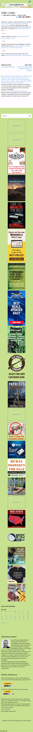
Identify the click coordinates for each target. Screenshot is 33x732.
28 (15, 619)
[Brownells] (16, 245)
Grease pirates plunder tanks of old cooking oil (18, 55)
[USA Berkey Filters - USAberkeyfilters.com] (16, 486)
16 (23, 616)
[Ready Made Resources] (16, 340)
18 (2, 617)
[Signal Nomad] (16, 188)
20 (10, 617)
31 (28, 619)
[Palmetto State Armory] (16, 308)
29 (19, 619)
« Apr (2, 622)
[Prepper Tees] (16, 574)
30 (23, 619)
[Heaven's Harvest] (16, 160)
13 (10, 616)
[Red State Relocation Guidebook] (16, 519)
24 (28, 617)
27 (10, 619)
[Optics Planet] (16, 537)
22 (19, 617)
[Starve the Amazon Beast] (16, 431)
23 (23, 617)
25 (2, 619)
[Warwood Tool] (16, 592)
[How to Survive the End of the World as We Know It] (16, 276)
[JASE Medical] (16, 555)
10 (28, 614)
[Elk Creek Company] (16, 367)
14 (15, 616)
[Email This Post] (18, 16)
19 (6, 617)
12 (6, 616)
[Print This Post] (16, 16)
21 (15, 617)
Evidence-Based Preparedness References (14, 91)
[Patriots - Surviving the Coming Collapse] (16, 394)
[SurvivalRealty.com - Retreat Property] (16, 468)
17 (28, 616)
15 (19, 616)
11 (1, 616)
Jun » (6, 622)
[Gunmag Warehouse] (16, 215)
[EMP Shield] (16, 449)
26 (6, 619)
